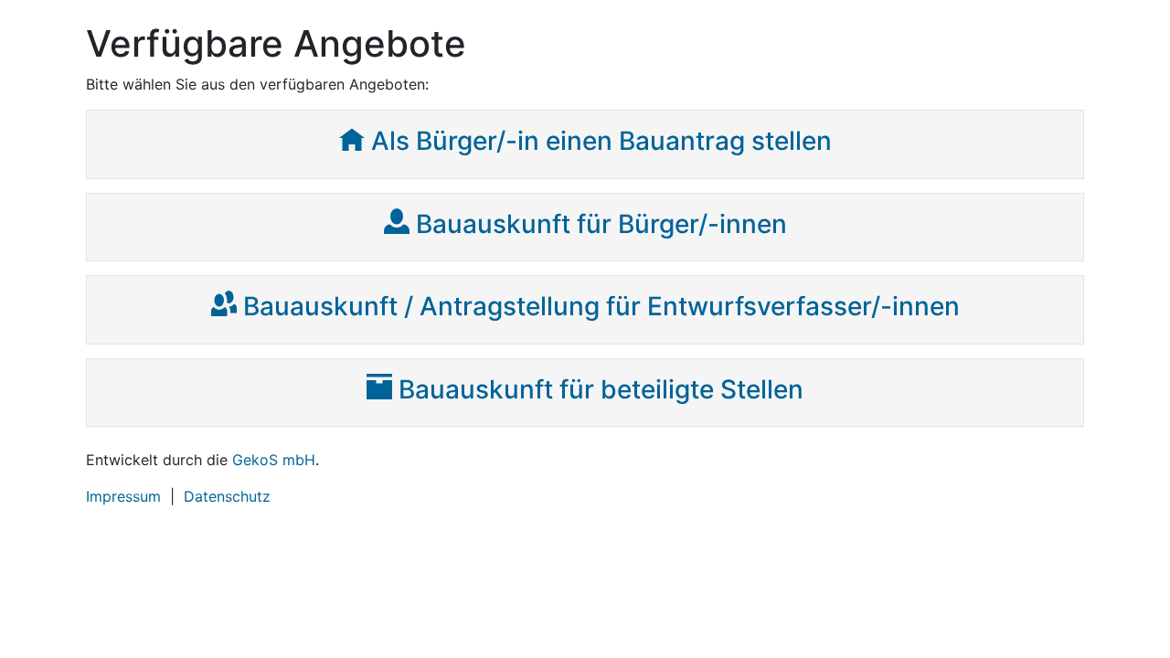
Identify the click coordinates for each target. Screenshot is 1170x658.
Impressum (123, 496)
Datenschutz (227, 496)
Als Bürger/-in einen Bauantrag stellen (601, 140)
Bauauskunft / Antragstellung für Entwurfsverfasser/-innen (601, 306)
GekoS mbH (273, 460)
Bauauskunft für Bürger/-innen (601, 223)
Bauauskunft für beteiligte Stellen (601, 389)
